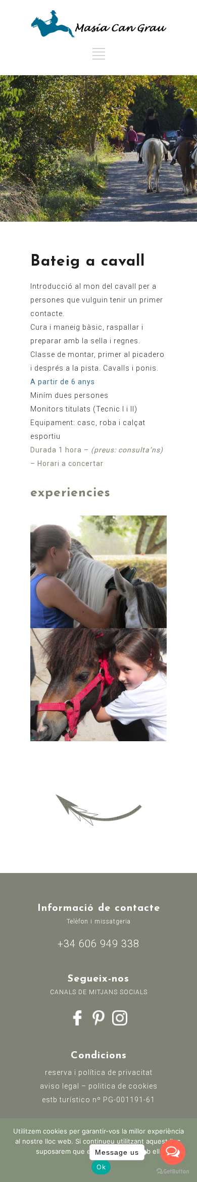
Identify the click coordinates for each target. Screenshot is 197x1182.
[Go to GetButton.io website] (173, 1171)
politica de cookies (123, 1086)
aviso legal (59, 1086)
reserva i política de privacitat (99, 1072)
